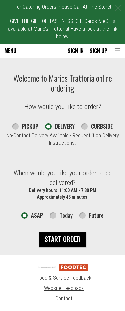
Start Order (63, 239)
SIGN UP (98, 51)
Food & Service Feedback (64, 278)
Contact (63, 298)
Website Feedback (64, 288)
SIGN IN (76, 51)
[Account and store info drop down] (117, 51)
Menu (10, 51)
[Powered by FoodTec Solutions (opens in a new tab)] (63, 267)
